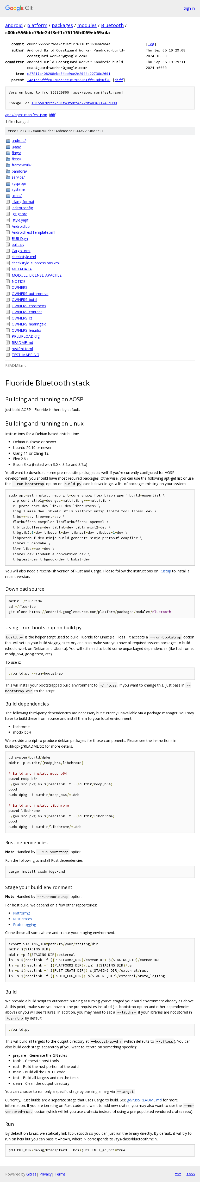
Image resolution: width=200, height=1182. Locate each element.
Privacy (46, 1174)
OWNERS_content (27, 311)
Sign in (189, 8)
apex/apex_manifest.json (26, 114)
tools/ (17, 195)
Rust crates (22, 918)
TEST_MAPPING (25, 354)
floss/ (16, 158)
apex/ (16, 146)
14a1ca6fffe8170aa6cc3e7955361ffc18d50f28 (68, 79)
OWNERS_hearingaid (29, 324)
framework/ (22, 164)
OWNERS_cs (22, 318)
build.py (18, 244)
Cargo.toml (21, 250)
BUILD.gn (20, 238)
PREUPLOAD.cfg (26, 336)
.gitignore (19, 213)
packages (62, 25)
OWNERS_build (24, 299)
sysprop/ (19, 183)
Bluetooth (112, 25)
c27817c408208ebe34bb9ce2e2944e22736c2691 (68, 73)
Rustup (165, 571)
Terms (60, 1174)
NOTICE (18, 281)
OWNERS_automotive (30, 293)
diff (119, 79)
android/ (19, 140)
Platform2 (21, 913)
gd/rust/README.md (144, 1100)
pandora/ (19, 171)
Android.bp (21, 226)
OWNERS (19, 287)
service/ (18, 177)
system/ (18, 189)
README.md (22, 342)
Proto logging (24, 924)
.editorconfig (22, 207)
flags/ (16, 152)
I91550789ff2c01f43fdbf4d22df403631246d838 (74, 103)
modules (87, 25)
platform (37, 25)
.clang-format (23, 201)
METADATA (22, 268)
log (151, 44)
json (190, 1174)
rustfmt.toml (22, 348)
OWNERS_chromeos (29, 305)
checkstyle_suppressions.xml (36, 262)
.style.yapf (20, 220)
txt (178, 1174)
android (14, 25)
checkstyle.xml (24, 256)
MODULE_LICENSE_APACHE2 (36, 275)
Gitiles (31, 1174)
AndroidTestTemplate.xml (33, 232)
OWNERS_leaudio (26, 330)
